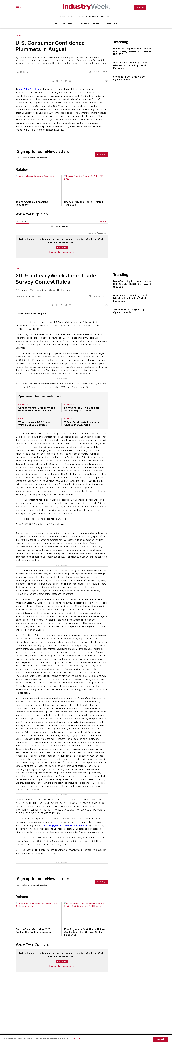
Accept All (160, 1039)
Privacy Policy (76, 1038)
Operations (84, 23)
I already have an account (61, 252)
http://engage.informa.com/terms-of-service (65, 825)
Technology (69, 23)
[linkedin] (57, 81)
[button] (17, 7)
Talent (56, 23)
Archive (19, 35)
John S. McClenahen (28, 89)
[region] (62, 227)
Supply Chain (113, 23)
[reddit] (66, 81)
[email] (70, 81)
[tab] (22, 221)
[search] (22, 7)
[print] (106, 81)
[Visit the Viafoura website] (101, 233)
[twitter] (61, 81)
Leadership (98, 23)
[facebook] (53, 81)
